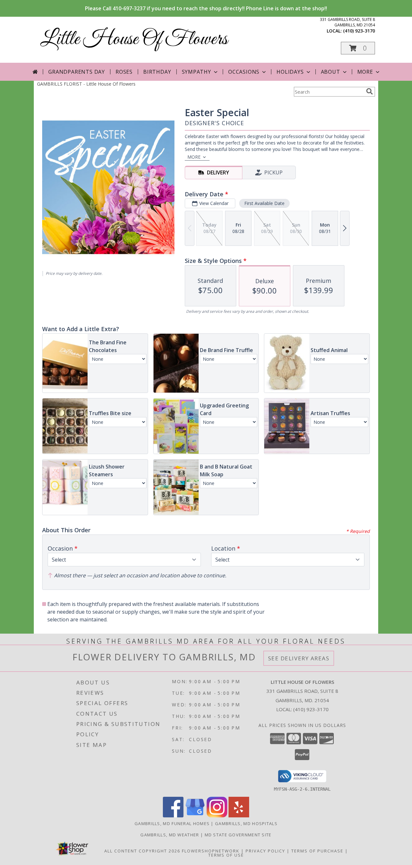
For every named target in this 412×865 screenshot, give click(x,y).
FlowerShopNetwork (210, 851)
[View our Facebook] (173, 816)
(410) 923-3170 (359, 31)
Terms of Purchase (317, 851)
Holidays (290, 71)
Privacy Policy (265, 851)
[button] (358, 48)
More (365, 71)
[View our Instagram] (217, 816)
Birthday (157, 71)
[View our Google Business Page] (195, 816)
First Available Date (264, 203)
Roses (124, 71)
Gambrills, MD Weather (169, 835)
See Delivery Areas (299, 658)
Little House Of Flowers (134, 39)
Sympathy (196, 71)
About (330, 71)
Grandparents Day (76, 71)
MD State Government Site (238, 835)
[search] (369, 91)
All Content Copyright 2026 (142, 851)
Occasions (243, 71)
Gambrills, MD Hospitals (246, 823)
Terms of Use (226, 855)
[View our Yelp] (239, 816)
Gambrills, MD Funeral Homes (172, 823)
